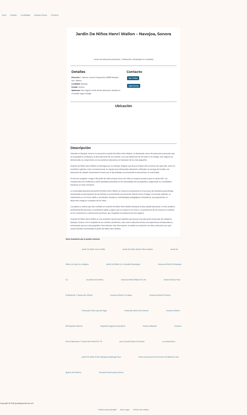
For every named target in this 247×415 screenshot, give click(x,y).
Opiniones (134, 85)
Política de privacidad (107, 409)
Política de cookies (141, 409)
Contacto (55, 15)
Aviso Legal (124, 409)
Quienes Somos (40, 15)
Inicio (4, 15)
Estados (13, 15)
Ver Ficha (133, 78)
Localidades (25, 15)
